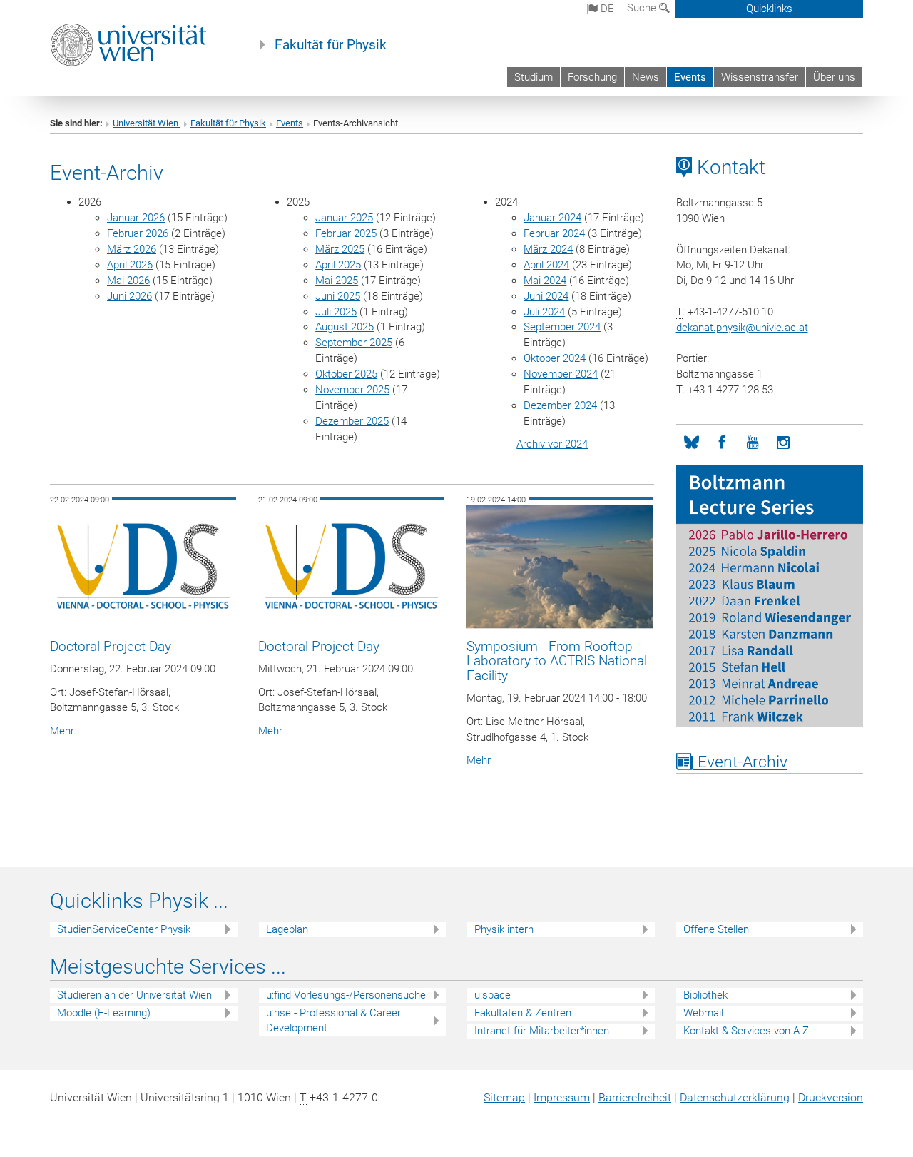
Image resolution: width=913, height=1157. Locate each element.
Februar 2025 (346, 233)
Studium (533, 77)
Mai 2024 (545, 280)
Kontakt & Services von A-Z (746, 1030)
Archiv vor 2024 (552, 444)
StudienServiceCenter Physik (123, 929)
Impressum (562, 1097)
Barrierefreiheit (634, 1097)
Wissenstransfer (759, 77)
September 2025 (353, 342)
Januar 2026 (136, 217)
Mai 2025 (336, 280)
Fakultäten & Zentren (522, 1012)
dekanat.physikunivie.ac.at (742, 327)
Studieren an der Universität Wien (134, 995)
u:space (492, 995)
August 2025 (344, 326)
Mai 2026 (128, 280)
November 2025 (352, 389)
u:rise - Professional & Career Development (333, 1020)
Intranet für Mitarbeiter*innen (541, 1030)
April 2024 (546, 264)
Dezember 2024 (560, 405)
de (606, 8)
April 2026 (130, 264)
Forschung (592, 77)
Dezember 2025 (352, 421)
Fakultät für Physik (331, 45)
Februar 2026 (137, 233)
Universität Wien (146, 123)
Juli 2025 (336, 311)
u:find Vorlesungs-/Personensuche (346, 995)
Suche (643, 7)
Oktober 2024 (555, 358)
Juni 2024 (546, 296)
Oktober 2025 (346, 374)
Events (690, 77)
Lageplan (287, 929)
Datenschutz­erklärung (735, 1097)
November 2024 (561, 374)
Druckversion (830, 1097)
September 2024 (562, 326)
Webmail (703, 1012)
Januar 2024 (552, 217)
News (645, 77)
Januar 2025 (344, 217)
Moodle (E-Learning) (104, 1012)
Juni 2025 (337, 296)
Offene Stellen (716, 929)
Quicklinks (769, 8)
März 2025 (339, 249)
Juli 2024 (544, 311)
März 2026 (131, 249)
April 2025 (338, 264)
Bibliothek (705, 995)
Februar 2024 (554, 233)
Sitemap (504, 1097)
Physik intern (504, 929)
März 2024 (548, 249)
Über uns (834, 77)
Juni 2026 (129, 296)
